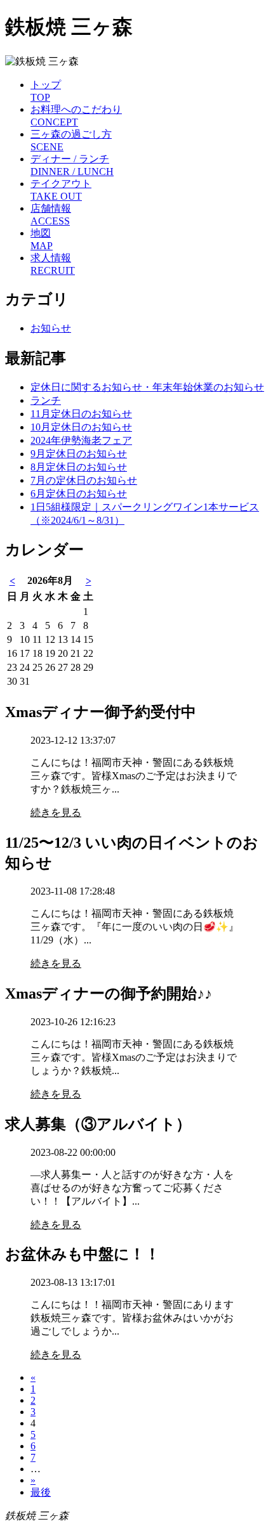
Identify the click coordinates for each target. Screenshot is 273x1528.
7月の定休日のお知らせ (83, 480)
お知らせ (50, 328)
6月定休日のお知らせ (78, 493)
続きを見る (55, 812)
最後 (40, 1492)
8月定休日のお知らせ (78, 467)
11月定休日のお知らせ (81, 413)
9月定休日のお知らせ (78, 453)
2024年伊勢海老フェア (81, 440)
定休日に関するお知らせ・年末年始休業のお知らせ (147, 387)
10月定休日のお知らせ (81, 427)
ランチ (45, 400)
